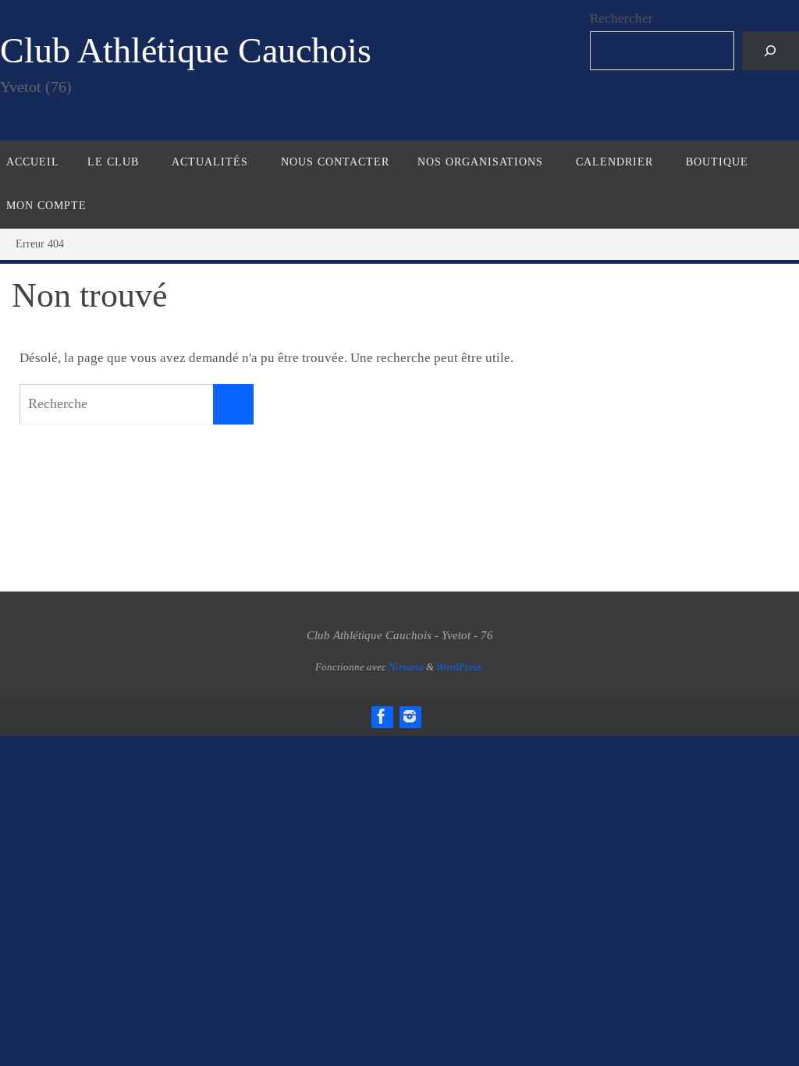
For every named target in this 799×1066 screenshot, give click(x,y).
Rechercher (621, 18)
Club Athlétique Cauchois (185, 50)
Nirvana (406, 667)
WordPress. (460, 667)
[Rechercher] (770, 51)
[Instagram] (410, 716)
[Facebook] (381, 716)
